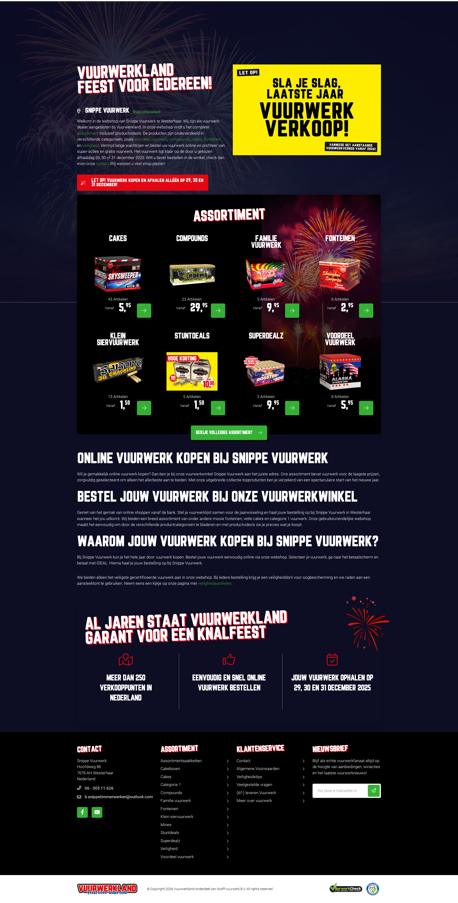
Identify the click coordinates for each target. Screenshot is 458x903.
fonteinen (212, 139)
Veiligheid (169, 848)
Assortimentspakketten (181, 760)
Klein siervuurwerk (177, 816)
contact (102, 163)
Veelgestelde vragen (254, 784)
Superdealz (170, 840)
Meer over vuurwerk (254, 800)
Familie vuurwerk (176, 800)
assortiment (88, 133)
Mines (166, 824)
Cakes (166, 776)
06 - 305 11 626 (99, 788)
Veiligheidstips (249, 776)
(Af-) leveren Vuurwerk (256, 792)
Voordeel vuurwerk (177, 856)
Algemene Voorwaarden (258, 768)
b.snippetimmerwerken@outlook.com (119, 796)
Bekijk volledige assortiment (224, 432)
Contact (243, 760)
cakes (197, 139)
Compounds (171, 792)
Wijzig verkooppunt (146, 111)
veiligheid (90, 145)
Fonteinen (169, 808)
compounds (179, 139)
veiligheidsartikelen (215, 583)
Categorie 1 (171, 784)
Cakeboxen (170, 768)
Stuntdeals (170, 832)
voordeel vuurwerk (151, 139)
